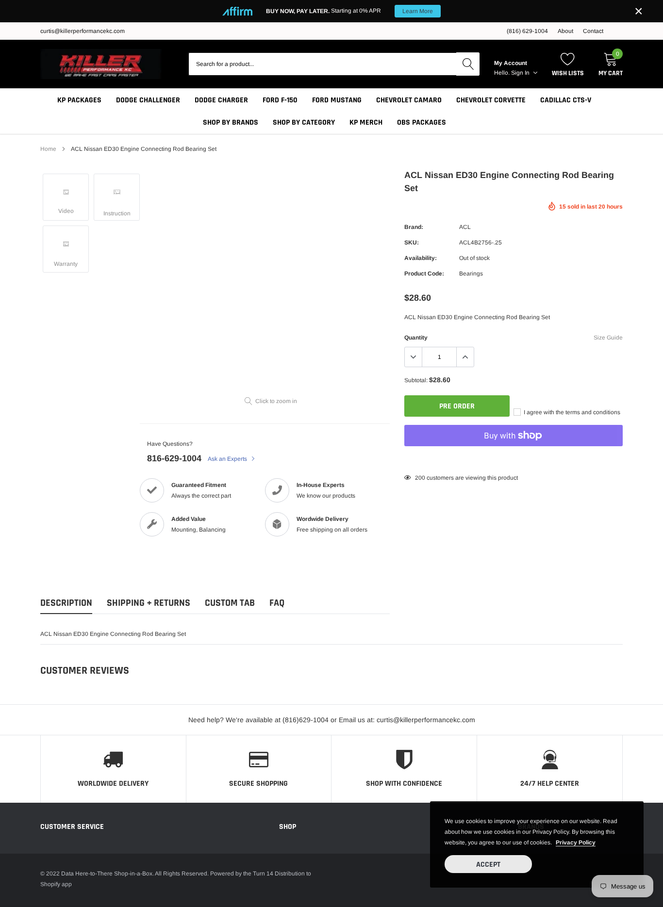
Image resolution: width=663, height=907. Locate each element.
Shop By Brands (230, 122)
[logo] (101, 64)
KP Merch (365, 122)
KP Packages (79, 100)
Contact (593, 31)
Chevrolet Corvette (491, 100)
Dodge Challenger (148, 100)
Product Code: (424, 273)
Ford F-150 (280, 100)
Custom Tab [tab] (230, 603)
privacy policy (576, 842)
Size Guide (608, 337)
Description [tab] (66, 603)
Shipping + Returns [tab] (148, 603)
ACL (465, 227)
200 (420, 477)
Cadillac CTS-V (565, 100)
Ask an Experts (228, 458)
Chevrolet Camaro (409, 100)
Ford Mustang (337, 100)
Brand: (413, 227)
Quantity (416, 337)
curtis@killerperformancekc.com (82, 31)
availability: (420, 258)
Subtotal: (416, 380)
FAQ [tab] (276, 603)
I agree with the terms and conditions (571, 412)
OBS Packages (421, 122)
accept (488, 864)
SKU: (411, 242)
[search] (468, 64)
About (565, 31)
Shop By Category (304, 122)
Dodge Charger (221, 100)
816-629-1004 (174, 458)
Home (48, 149)
